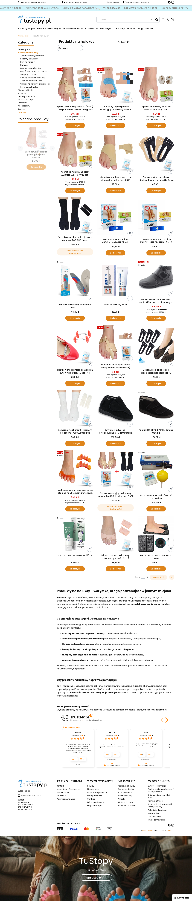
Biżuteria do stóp (25, 99)
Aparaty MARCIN (125, 792)
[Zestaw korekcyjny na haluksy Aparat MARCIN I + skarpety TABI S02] (115, 470)
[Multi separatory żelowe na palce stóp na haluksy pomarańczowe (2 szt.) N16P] (75, 469)
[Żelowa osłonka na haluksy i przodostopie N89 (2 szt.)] (115, 534)
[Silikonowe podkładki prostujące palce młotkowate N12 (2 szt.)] (36, 138)
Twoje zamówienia (156, 820)
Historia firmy (63, 792)
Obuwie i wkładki (25, 90)
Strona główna (24, 36)
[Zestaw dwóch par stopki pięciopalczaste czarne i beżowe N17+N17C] (156, 153)
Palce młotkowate (95, 802)
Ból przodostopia (94, 805)
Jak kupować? (154, 816)
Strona (137, 577)
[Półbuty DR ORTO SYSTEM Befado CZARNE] (156, 409)
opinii (92, 720)
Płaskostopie (93, 789)
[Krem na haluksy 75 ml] (115, 281)
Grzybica (91, 799)
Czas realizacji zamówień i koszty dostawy (160, 805)
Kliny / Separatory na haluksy (33, 71)
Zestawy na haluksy (29, 87)
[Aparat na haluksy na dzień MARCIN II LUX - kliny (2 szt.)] (75, 151)
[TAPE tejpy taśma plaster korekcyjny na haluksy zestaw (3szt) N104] (115, 85)
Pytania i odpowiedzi (157, 810)
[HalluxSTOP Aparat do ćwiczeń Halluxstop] (156, 471)
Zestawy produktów (26, 96)
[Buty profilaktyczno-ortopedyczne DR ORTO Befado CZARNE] (115, 409)
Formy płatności (155, 801)
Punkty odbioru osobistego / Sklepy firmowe (161, 790)
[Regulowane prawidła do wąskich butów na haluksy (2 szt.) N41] (75, 346)
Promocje (22, 112)
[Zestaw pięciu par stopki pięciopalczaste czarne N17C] (156, 346)
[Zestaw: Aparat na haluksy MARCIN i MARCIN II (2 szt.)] (115, 217)
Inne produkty (24, 106)
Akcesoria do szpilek (127, 805)
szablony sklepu (148, 830)
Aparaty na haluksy (126, 786)
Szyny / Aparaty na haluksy (32, 77)
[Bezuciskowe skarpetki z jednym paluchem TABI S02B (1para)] (75, 409)
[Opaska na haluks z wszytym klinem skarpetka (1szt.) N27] (115, 153)
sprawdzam (96, 877)
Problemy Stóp (24, 49)
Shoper (170, 830)
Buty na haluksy (27, 62)
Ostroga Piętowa (94, 795)
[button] (156, 19)
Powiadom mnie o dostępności (74, 251)
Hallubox (24, 65)
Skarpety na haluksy (29, 74)
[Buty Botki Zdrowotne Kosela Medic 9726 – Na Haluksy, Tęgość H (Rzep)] (156, 278)
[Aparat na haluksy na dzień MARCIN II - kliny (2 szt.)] (156, 85)
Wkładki (121, 799)
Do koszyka (36, 167)
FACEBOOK (61, 795)
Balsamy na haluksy (29, 58)
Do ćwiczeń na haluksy (30, 68)
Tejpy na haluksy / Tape (31, 80)
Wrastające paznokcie (97, 792)
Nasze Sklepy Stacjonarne (68, 789)
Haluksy (90, 786)
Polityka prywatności (66, 799)
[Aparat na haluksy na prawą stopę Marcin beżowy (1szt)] (115, 343)
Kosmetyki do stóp (126, 789)
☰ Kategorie (181, 897)
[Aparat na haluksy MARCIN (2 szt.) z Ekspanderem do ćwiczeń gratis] (75, 85)
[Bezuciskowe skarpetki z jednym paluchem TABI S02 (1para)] (75, 216)
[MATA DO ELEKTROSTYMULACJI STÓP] (156, 534)
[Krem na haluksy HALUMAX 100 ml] (75, 534)
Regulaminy (153, 813)
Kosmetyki (22, 102)
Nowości (21, 109)
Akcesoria (22, 93)
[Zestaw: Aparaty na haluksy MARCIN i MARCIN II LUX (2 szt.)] (156, 217)
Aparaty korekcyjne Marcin (32, 55)
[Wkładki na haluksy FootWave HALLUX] (75, 281)
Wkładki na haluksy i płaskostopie (35, 84)
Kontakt (60, 786)
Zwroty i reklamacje (157, 786)
